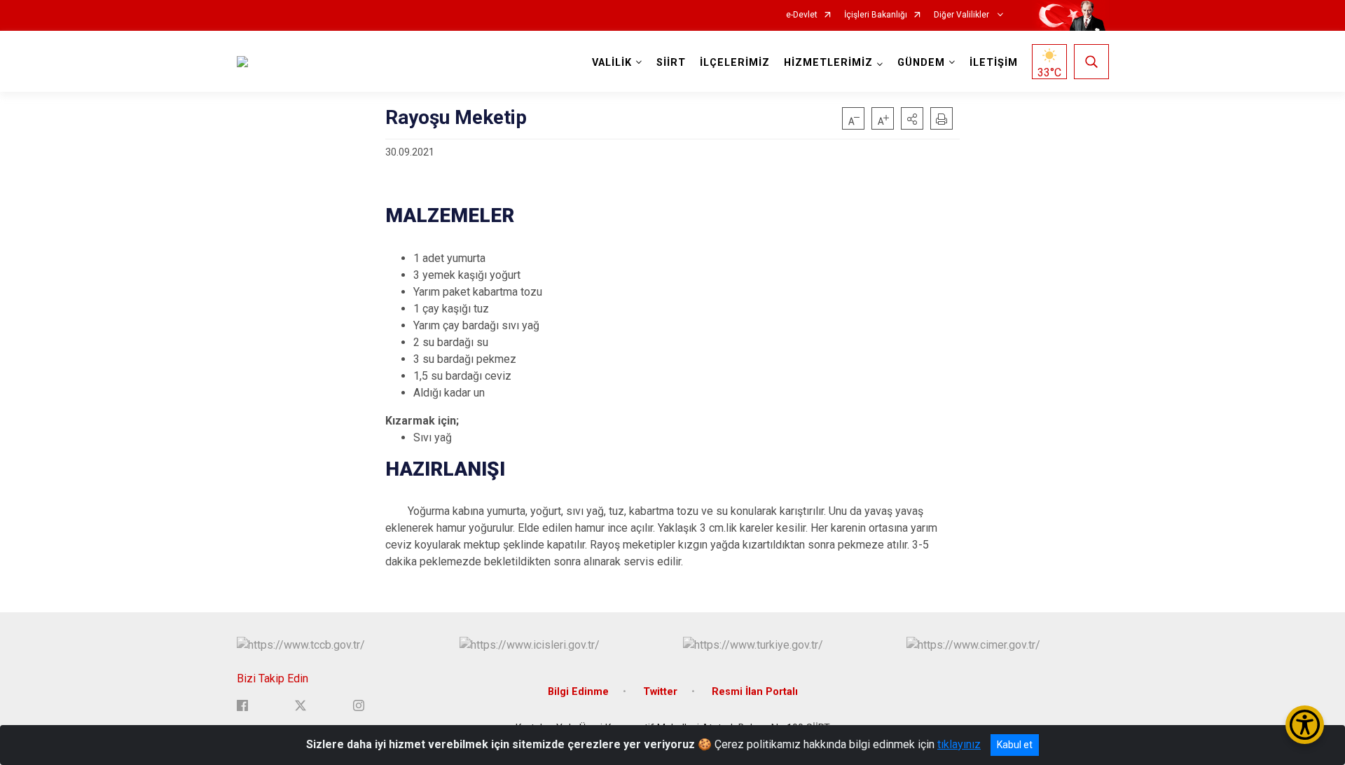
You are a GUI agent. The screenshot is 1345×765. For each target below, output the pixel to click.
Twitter (660, 692)
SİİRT (671, 63)
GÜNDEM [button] (921, 63)
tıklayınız (959, 744)
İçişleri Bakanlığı (875, 15)
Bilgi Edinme (578, 692)
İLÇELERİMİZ (735, 63)
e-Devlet (802, 15)
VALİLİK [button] (612, 63)
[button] (912, 118)
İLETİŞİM (994, 63)
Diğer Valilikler (962, 15)
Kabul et (1015, 744)
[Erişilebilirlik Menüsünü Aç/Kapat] (1304, 724)
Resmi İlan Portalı (755, 692)
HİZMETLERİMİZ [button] (828, 63)
